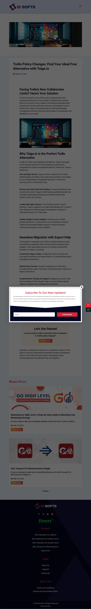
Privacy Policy (24, 301)
